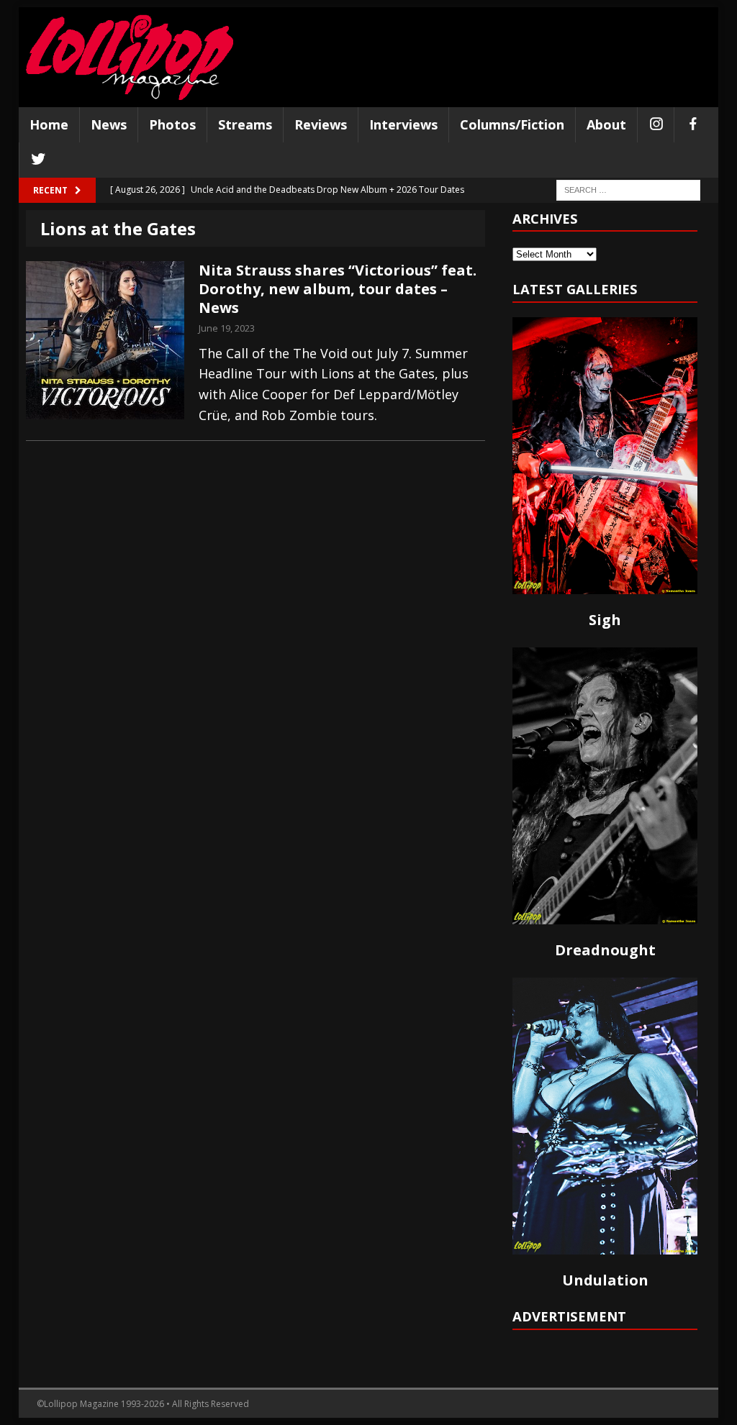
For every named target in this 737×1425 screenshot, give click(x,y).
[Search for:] (628, 189)
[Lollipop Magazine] (129, 57)
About (606, 124)
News (109, 124)
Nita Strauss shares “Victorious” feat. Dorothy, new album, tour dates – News (337, 288)
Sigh (605, 619)
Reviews (320, 124)
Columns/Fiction (512, 124)
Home (49, 124)
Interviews (403, 124)
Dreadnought (605, 950)
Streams (245, 124)
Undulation (605, 1280)
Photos (172, 124)
